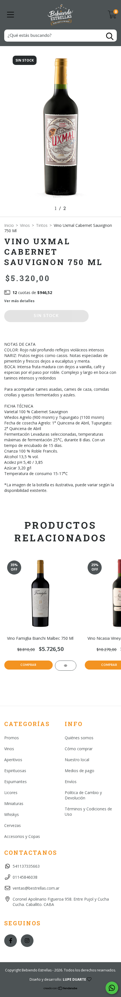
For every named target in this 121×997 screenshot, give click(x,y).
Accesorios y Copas (22, 836)
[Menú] (10, 14)
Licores (10, 792)
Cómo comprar (79, 748)
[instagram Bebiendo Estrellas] (27, 940)
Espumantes (15, 781)
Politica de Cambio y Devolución (83, 795)
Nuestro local (77, 759)
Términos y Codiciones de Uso (88, 811)
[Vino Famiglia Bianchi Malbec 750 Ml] (66, 666)
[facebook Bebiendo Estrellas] (10, 940)
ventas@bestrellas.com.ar (36, 888)
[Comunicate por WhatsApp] (112, 988)
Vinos (25, 225)
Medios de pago (79, 770)
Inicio (9, 225)
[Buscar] (109, 36)
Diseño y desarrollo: (58, 979)
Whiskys (11, 814)
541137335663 (26, 866)
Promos (11, 737)
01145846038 (25, 877)
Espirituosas (15, 770)
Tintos (42, 225)
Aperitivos (13, 759)
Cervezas (12, 825)
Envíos (71, 781)
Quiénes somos (79, 737)
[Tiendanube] (60, 989)
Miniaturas (13, 803)
